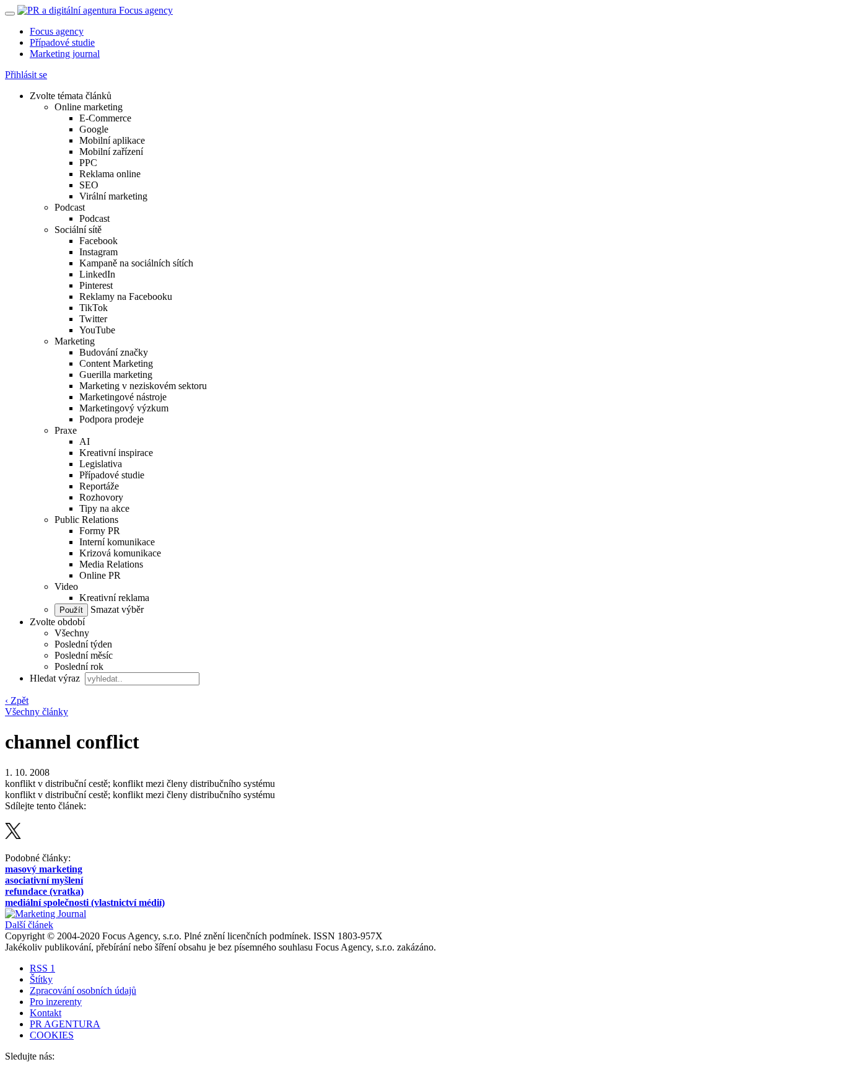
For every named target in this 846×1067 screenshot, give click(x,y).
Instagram (98, 252)
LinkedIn (97, 274)
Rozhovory (101, 497)
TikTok (93, 307)
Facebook (98, 240)
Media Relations (111, 564)
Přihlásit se (26, 74)
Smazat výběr (116, 609)
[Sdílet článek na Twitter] (13, 835)
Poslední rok (79, 666)
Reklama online (110, 174)
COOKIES (52, 1035)
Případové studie (62, 42)
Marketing (75, 341)
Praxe (66, 430)
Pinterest (96, 285)
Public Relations (86, 519)
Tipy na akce (104, 508)
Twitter (93, 319)
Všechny (72, 633)
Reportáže (99, 486)
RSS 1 (42, 968)
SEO (88, 185)
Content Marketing (116, 363)
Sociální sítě (78, 229)
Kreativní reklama (114, 597)
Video (66, 586)
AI (84, 441)
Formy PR (99, 530)
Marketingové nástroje (123, 397)
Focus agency (57, 31)
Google (93, 129)
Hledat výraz (56, 678)
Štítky (41, 979)
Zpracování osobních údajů (83, 990)
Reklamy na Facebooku (125, 296)
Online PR (100, 575)
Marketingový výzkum (123, 408)
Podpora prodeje (111, 419)
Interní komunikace (117, 542)
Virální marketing (113, 196)
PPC (88, 162)
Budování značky (113, 352)
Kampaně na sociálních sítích (136, 263)
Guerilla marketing (115, 374)
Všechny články (36, 711)
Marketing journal (65, 53)
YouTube (97, 330)
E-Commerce (105, 118)
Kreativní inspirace (116, 452)
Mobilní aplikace (112, 140)
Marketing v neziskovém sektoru (143, 385)
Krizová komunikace (120, 553)
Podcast (70, 207)
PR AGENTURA (65, 1024)
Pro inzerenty (56, 1001)
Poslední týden (83, 644)
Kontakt (45, 1013)
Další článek (29, 925)
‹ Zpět (16, 700)
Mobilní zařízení (111, 151)
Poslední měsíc (84, 655)
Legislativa (100, 464)
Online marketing (89, 107)
